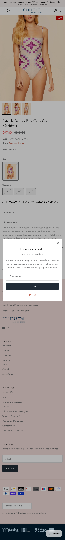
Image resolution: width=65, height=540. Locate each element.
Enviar (32, 286)
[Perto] (58, 243)
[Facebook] (30, 295)
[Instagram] (35, 295)
